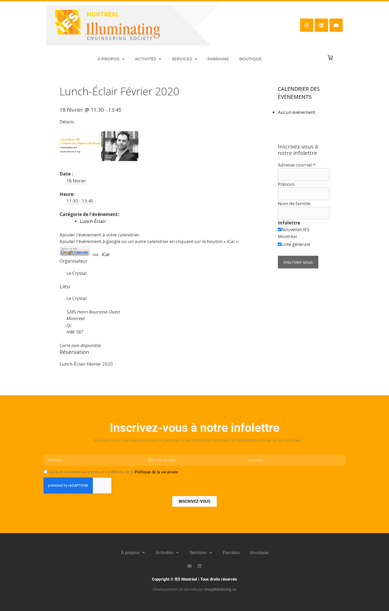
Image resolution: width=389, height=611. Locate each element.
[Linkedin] (321, 25)
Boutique (250, 58)
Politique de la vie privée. (157, 472)
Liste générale (295, 244)
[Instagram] (306, 25)
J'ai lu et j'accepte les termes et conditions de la (113, 472)
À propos (108, 58)
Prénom (286, 184)
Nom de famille (294, 203)
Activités (145, 58)
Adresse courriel (296, 165)
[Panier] (330, 58)
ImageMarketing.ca (220, 589)
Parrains (218, 58)
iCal (106, 254)
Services (182, 58)
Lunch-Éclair (93, 221)
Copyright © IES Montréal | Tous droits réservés (194, 579)
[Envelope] (336, 25)
